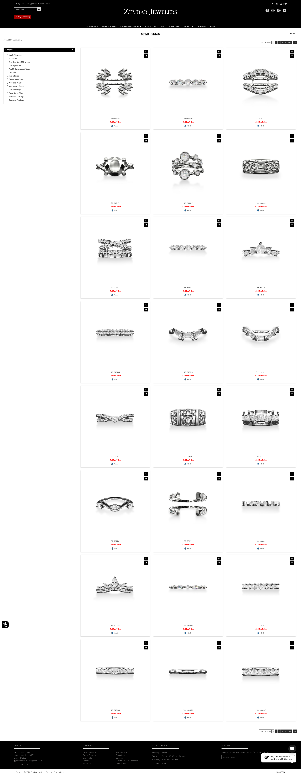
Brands (86, 761)
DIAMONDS (174, 26)
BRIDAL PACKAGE (109, 26)
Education (120, 755)
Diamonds (87, 758)
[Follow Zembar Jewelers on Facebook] (267, 10)
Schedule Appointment (41, 3)
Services (119, 758)
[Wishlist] (286, 3)
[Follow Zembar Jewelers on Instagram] (273, 10)
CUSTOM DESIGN (91, 26)
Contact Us (121, 763)
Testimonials (121, 752)
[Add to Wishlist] (146, 51)
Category (8, 50)
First (261, 42)
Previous (268, 42)
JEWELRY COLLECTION (154, 26)
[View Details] (146, 56)
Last (295, 42)
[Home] (272, 3)
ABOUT (213, 26)
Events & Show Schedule (127, 761)
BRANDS (188, 26)
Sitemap (49, 772)
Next (289, 42)
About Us (87, 763)
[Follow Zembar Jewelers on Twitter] (278, 10)
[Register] (281, 3)
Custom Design (89, 752)
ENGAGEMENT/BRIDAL (130, 26)
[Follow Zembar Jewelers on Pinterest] (284, 10)
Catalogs (201, 26)
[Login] (277, 3)
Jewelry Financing (22, 17)
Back (293, 33)
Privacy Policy (59, 772)
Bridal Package (89, 755)
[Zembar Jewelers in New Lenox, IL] (150, 11)
